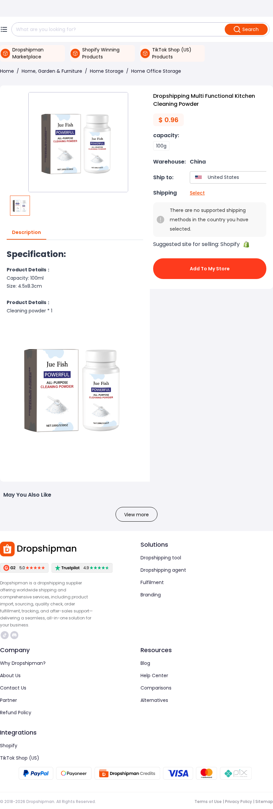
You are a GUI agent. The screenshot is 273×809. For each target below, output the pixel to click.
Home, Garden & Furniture (52, 71)
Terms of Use (208, 801)
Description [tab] (26, 232)
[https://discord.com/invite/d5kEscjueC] (14, 635)
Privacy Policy (238, 801)
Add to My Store (210, 268)
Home (7, 71)
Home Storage (107, 71)
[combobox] (230, 177)
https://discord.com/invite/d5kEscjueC (15, 635)
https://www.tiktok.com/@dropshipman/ (5, 635)
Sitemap (264, 801)
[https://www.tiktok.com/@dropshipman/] (5, 635)
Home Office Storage (156, 71)
